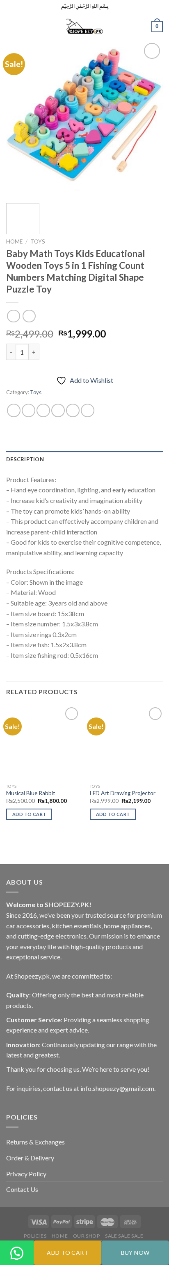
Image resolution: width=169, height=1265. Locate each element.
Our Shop (86, 1236)
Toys (37, 241)
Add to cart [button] (29, 814)
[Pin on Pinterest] (73, 410)
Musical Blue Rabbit (30, 793)
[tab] (84, 459)
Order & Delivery (30, 1158)
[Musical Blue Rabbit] (43, 742)
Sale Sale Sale (124, 1236)
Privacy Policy (26, 1174)
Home (14, 241)
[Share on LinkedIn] (87, 410)
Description (25, 459)
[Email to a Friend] (58, 410)
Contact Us (22, 1189)
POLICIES (35, 1236)
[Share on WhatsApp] (14, 410)
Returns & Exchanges (35, 1142)
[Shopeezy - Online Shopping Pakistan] (84, 26)
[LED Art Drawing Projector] (127, 742)
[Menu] (11, 26)
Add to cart (67, 1252)
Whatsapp (17, 1264)
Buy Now (135, 1252)
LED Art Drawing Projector (122, 793)
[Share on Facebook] (28, 410)
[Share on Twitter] (43, 410)
